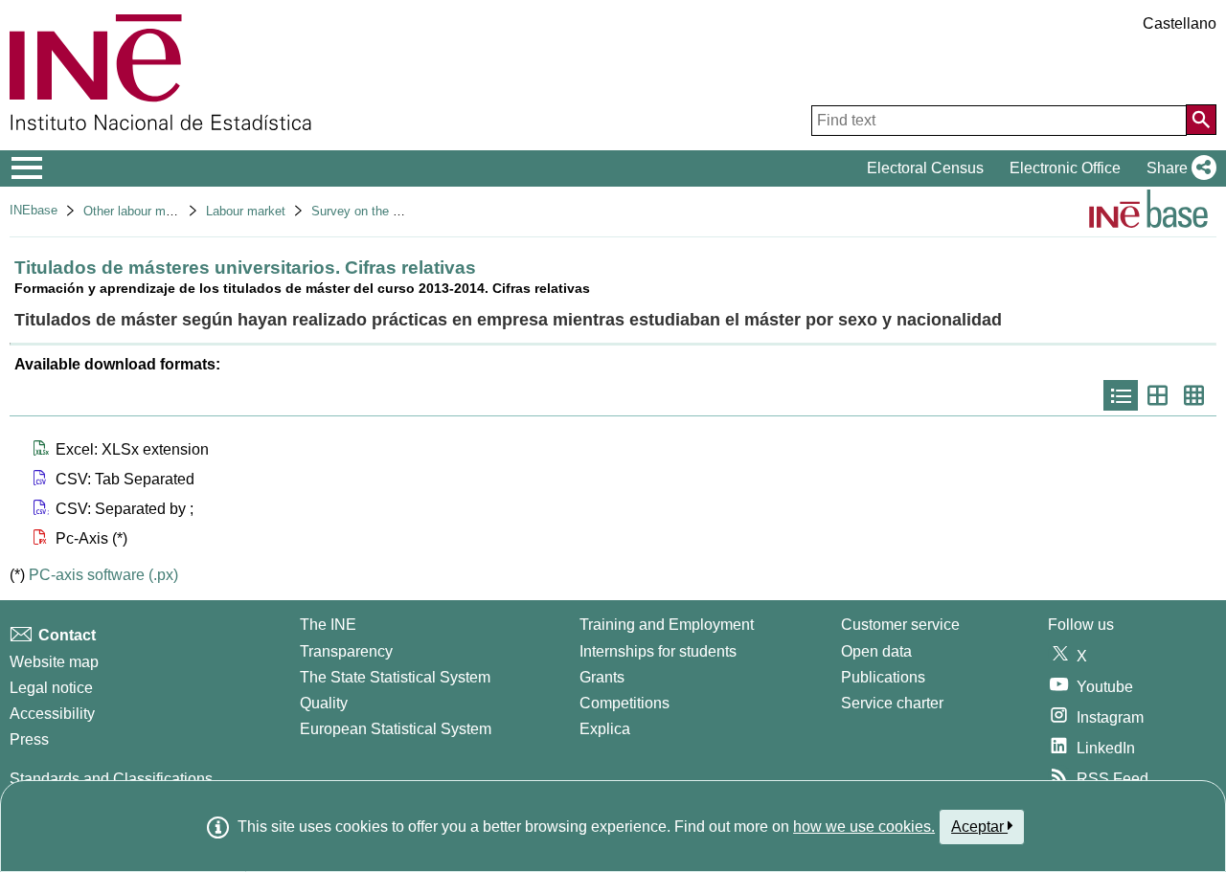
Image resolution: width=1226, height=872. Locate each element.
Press (29, 739)
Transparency (346, 651)
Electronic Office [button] (1065, 168)
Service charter (892, 703)
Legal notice (51, 688)
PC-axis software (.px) (103, 575)
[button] (1177, 168)
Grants (601, 677)
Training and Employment (666, 624)
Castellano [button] (1179, 23)
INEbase (33, 210)
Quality (324, 703)
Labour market (245, 211)
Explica (604, 729)
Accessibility (52, 713)
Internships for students (658, 651)
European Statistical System (395, 729)
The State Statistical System (395, 677)
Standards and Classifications (111, 779)
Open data (876, 651)
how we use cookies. (864, 826)
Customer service (900, 624)
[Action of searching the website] (1201, 119)
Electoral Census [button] (925, 168)
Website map (54, 662)
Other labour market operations (169, 211)
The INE (328, 624)
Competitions (624, 703)
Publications (883, 677)
